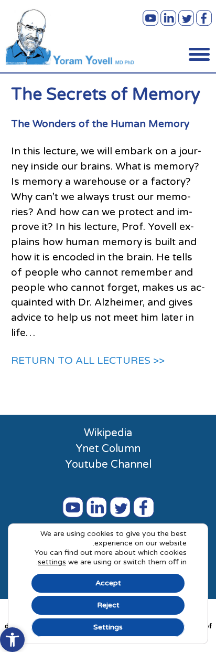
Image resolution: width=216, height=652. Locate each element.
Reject (108, 605)
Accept (108, 583)
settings (52, 562)
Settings (108, 627)
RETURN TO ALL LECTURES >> (88, 360)
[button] (12, 639)
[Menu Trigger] (199, 53)
